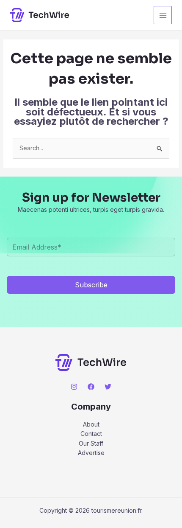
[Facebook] (91, 386)
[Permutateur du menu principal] (163, 15)
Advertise (91, 452)
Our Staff (91, 443)
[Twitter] (108, 386)
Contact (91, 433)
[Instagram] (74, 386)
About (91, 424)
